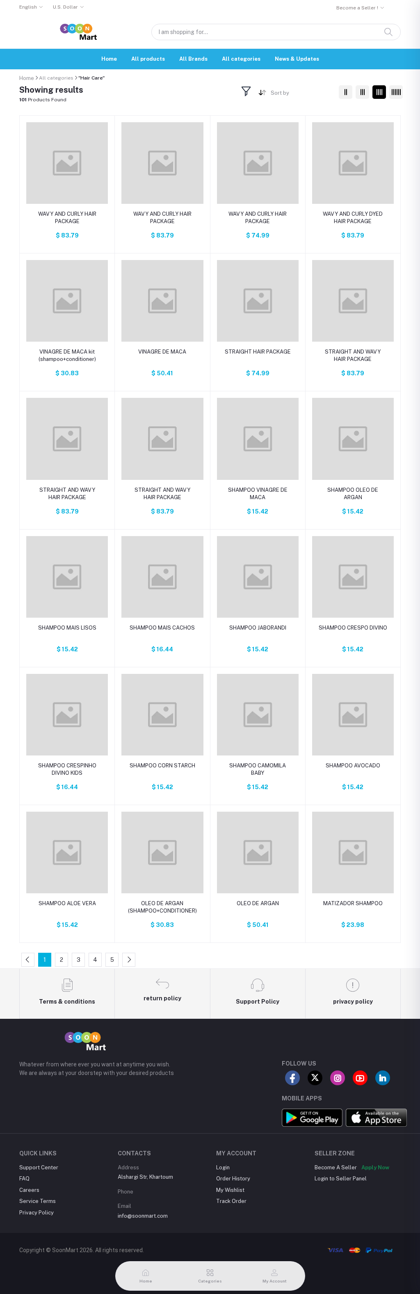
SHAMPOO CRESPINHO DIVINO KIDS (67, 769)
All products (148, 59)
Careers (29, 1190)
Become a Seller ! (357, 8)
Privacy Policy (36, 1213)
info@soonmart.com (143, 1216)
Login (223, 1167)
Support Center (38, 1167)
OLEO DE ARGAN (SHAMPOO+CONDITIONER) (162, 907)
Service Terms (37, 1201)
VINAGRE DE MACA (162, 352)
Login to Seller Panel (341, 1178)
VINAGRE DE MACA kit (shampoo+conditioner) (67, 355)
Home (109, 59)
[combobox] (301, 94)
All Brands (193, 59)
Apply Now (375, 1167)
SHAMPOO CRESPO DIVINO (353, 628)
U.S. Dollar (65, 7)
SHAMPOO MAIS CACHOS (162, 628)
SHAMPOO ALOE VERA (67, 903)
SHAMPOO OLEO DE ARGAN (352, 493)
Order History (233, 1178)
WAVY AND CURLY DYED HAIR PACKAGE (353, 217)
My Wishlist (230, 1190)
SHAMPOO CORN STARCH (162, 765)
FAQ (24, 1178)
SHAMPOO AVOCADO (353, 765)
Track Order (231, 1201)
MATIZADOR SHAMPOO (353, 903)
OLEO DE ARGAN (258, 903)
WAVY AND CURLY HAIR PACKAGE (67, 217)
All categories (241, 59)
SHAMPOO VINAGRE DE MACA (258, 493)
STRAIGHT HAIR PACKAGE (258, 352)
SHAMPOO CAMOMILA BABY (257, 769)
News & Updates (297, 59)
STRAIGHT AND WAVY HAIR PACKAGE (353, 355)
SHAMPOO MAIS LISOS (67, 628)
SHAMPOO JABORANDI (257, 628)
